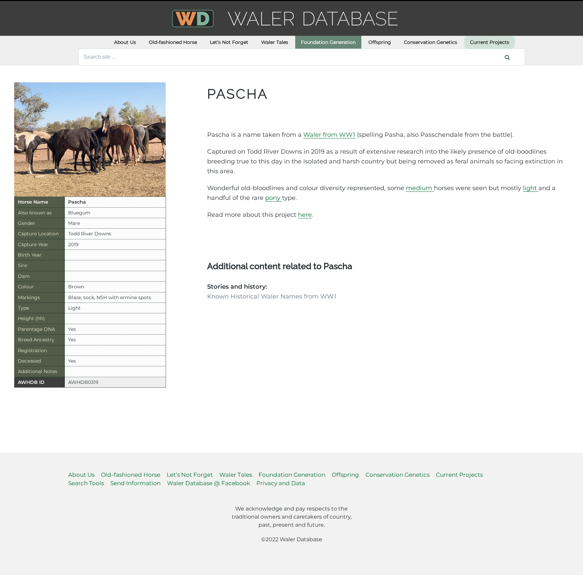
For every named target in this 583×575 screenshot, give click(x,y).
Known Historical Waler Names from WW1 (271, 296)
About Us (125, 42)
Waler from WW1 (329, 134)
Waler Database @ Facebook (208, 483)
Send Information (135, 483)
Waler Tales (274, 42)
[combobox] (301, 57)
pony (273, 198)
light (530, 188)
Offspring (379, 42)
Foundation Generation (328, 42)
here (305, 214)
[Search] (507, 57)
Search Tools (86, 483)
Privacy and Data (280, 483)
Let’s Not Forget (229, 42)
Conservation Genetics (430, 42)
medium (420, 188)
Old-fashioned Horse (173, 42)
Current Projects (489, 42)
